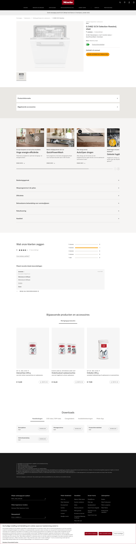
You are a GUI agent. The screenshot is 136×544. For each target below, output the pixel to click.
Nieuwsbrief (15, 514)
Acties (75, 505)
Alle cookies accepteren (91, 533)
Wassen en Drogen (38, 7)
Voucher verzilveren (79, 502)
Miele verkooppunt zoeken (20, 496)
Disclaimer (5, 542)
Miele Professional (105, 502)
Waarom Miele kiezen (79, 499)
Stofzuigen (52, 7)
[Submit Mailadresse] (45, 517)
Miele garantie (77, 510)
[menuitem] (26, 7)
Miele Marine (104, 507)
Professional (108, 7)
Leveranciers (64, 510)
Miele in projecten (105, 505)
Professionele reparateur (104, 511)
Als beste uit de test (79, 513)
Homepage (19, 18)
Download (43, 428)
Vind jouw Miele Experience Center (20, 508)
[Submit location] (45, 499)
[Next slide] (118, 169)
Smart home (82, 7)
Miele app (90, 502)
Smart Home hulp (92, 515)
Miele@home (91, 499)
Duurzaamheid (64, 505)
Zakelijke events (65, 516)
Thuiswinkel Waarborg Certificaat (79, 517)
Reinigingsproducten (67, 7)
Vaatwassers (27, 18)
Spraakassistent (92, 505)
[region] (50, 46)
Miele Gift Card (78, 520)
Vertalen (20, 283)
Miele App (100, 418)
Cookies (16, 542)
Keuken (26, 7)
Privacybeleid (11, 542)
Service (97, 7)
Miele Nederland (65, 502)
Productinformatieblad (98, 44)
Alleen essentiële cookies (105, 533)
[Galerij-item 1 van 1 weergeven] (21, 76)
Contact (63, 513)
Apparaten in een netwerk (92, 511)
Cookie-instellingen (118, 533)
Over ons (63, 499)
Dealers (103, 499)
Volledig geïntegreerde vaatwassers (41, 18)
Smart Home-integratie (93, 507)
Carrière (63, 507)
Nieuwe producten (79, 507)
